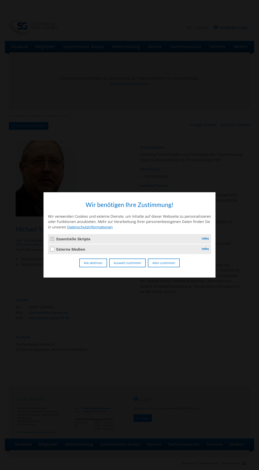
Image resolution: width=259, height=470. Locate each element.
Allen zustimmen (163, 263)
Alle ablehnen (93, 263)
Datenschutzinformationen (90, 227)
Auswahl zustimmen (127, 263)
